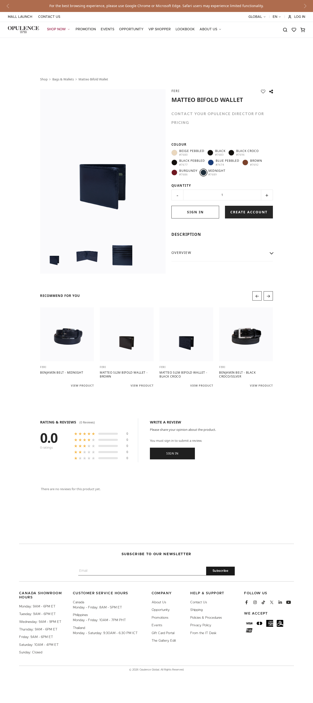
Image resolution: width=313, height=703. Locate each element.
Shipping (196, 610)
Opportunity (161, 610)
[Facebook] (246, 602)
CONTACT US (49, 17)
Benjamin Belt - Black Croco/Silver (237, 374)
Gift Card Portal (163, 633)
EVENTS (107, 29)
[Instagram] (255, 602)
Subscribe (220, 571)
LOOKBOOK (185, 29)
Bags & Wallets (63, 79)
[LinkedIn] (280, 602)
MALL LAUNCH (20, 17)
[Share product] (271, 91)
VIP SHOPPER (159, 29)
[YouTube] (288, 602)
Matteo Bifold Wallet (93, 79)
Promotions (160, 617)
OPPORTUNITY (131, 29)
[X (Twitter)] (271, 602)
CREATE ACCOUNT (249, 212)
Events (157, 625)
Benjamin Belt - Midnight (61, 372)
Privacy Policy (200, 625)
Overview (181, 252)
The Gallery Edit (164, 640)
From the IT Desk (203, 633)
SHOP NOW (56, 29)
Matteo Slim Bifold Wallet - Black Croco (183, 374)
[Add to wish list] (263, 91)
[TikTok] (263, 602)
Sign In (172, 453)
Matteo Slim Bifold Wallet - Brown (123, 374)
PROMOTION (86, 29)
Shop (44, 79)
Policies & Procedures (206, 617)
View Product (82, 385)
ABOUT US (208, 29)
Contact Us (198, 602)
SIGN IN (195, 212)
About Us (159, 602)
